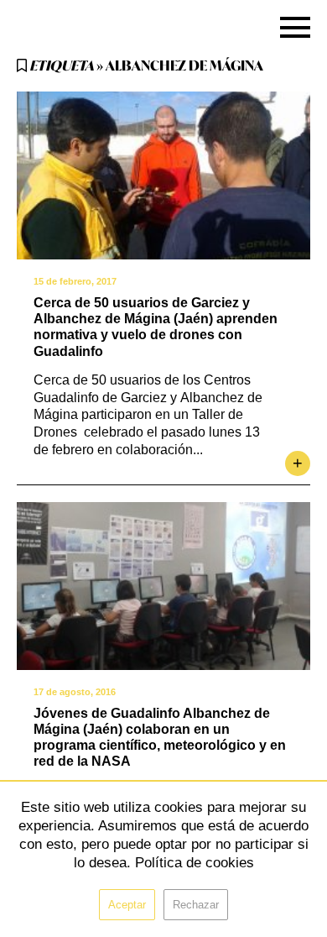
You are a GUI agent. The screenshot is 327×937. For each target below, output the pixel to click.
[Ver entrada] (163, 175)
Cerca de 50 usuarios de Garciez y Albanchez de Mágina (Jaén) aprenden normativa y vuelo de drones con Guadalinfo (156, 327)
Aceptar (127, 904)
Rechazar (196, 904)
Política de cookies (194, 863)
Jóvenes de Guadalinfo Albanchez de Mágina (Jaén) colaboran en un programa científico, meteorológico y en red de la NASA (160, 737)
